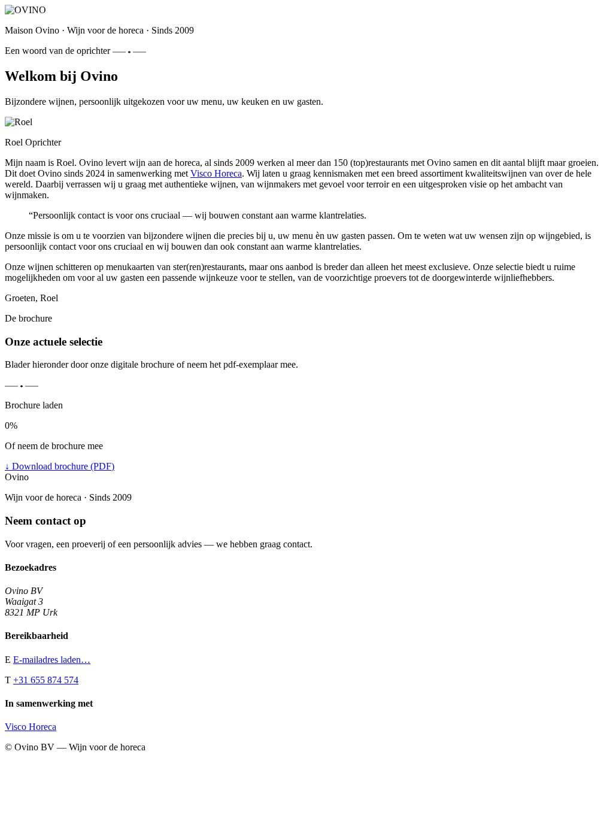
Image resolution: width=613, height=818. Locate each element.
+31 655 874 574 (45, 680)
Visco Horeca (216, 173)
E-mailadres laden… (51, 660)
